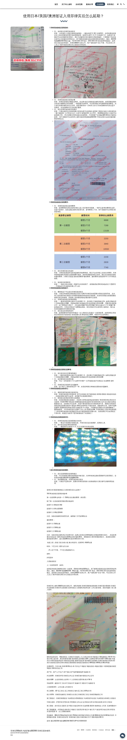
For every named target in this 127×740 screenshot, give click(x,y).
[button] (120, 4)
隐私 (12, 735)
